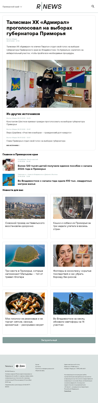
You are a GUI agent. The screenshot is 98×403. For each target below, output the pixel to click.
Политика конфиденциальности (44, 368)
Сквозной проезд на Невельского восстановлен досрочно (25, 224)
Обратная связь (40, 370)
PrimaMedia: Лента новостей (28, 159)
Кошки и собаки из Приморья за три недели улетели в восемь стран (72, 226)
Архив (37, 364)
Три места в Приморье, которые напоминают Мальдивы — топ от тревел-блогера (24, 273)
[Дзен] (20, 366)
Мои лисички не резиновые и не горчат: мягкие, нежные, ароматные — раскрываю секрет (24, 321)
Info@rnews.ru (74, 366)
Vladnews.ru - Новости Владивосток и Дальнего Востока (37, 174)
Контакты (38, 366)
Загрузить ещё (49, 340)
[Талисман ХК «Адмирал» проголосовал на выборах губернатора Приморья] (49, 84)
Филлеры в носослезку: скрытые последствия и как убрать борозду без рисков (72, 273)
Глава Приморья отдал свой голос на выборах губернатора (36, 140)
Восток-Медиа (12, 39)
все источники (13, 145)
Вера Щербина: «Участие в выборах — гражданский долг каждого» (39, 132)
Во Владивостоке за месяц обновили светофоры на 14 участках (69, 321)
